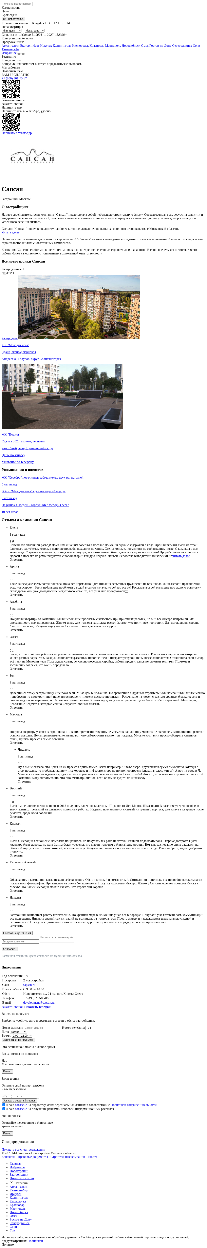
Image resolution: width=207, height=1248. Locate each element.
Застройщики (19, 1174)
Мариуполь (113, 45)
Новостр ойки (19, 1171)
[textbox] (17, 4)
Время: (6, 1035)
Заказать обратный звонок (19, 1100)
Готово (7, 1071)
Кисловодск (80, 45)
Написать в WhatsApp (17, 133)
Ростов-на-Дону (160, 45)
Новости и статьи (22, 1178)
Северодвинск (182, 45)
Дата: (5, 1031)
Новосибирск (131, 45)
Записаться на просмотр (18, 1039)
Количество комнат (15, 23)
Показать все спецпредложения (23, 1149)
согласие (43, 956)
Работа (92, 1156)
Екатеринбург (29, 45)
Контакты (8, 1156)
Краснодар (97, 45)
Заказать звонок (12, 103)
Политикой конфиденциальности (134, 1105)
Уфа (16, 49)
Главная (15, 1163)
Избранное (9, 53)
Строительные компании (68, 1156)
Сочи (196, 45)
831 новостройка (13, 18)
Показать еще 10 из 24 (17, 933)
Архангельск (10, 45)
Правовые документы (33, 1156)
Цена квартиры (12, 26)
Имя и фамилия (12, 1027)
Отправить (9, 949)
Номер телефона (73, 1027)
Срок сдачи (9, 34)
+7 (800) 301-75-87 (14, 78)
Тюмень (7, 49)
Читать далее (10, 232)
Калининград (62, 45)
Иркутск (46, 45)
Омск (145, 45)
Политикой (35, 1241)
